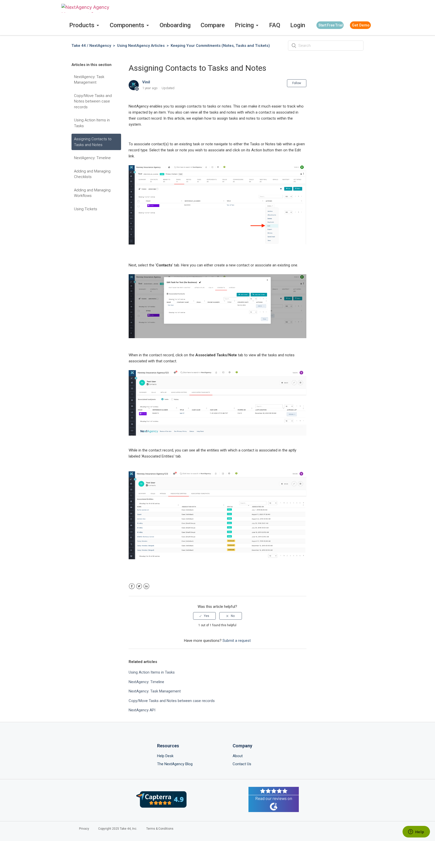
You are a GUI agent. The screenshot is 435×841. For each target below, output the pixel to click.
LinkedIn (146, 586)
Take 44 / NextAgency (91, 45)
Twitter (139, 586)
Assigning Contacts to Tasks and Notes (93, 142)
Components (127, 25)
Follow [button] (296, 83)
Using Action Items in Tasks (92, 123)
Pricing (244, 25)
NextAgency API (142, 710)
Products (81, 25)
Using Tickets (85, 209)
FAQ (274, 25)
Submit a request (237, 640)
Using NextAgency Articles (141, 45)
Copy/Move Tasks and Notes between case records (93, 101)
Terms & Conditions (159, 828)
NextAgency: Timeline (92, 158)
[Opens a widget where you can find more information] (416, 832)
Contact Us (242, 764)
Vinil (146, 82)
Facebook (132, 586)
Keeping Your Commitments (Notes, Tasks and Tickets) (220, 45)
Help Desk (165, 756)
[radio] (204, 616)
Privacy (84, 828)
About (238, 756)
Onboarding (175, 25)
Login (297, 25)
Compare (213, 25)
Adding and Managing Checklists (92, 174)
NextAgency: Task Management (89, 80)
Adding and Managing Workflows (92, 193)
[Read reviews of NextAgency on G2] (273, 800)
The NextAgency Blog (175, 764)
